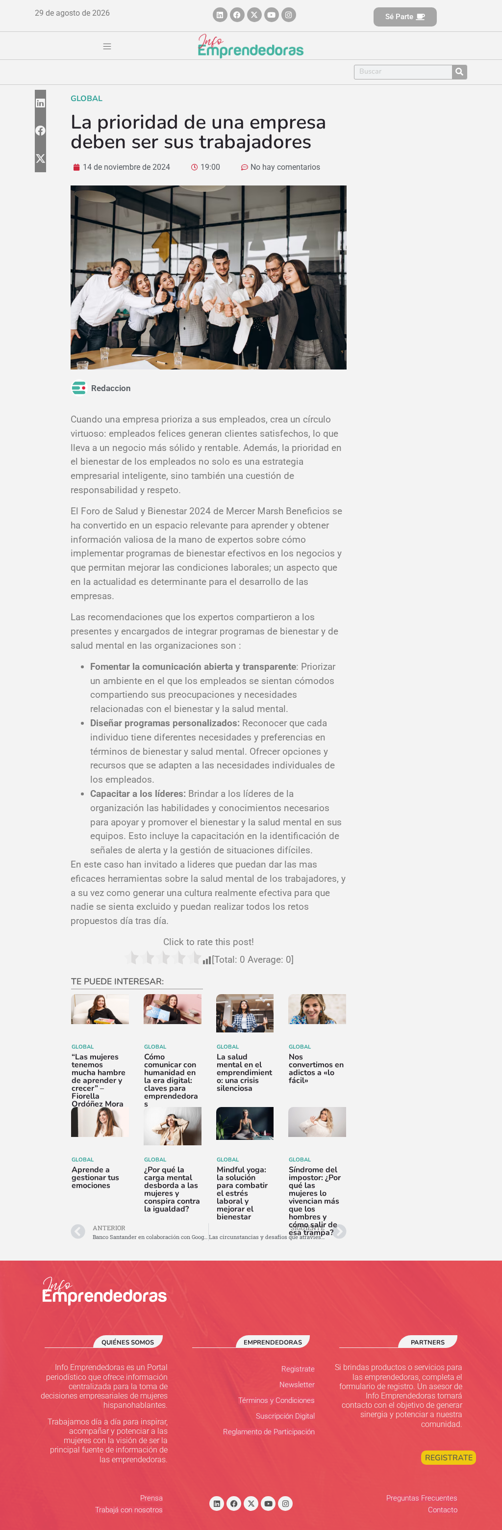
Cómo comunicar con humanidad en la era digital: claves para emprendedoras (171, 1080)
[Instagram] (288, 14)
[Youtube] (271, 14)
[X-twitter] (254, 14)
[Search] (459, 72)
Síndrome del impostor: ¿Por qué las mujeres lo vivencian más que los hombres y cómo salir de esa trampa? (315, 1201)
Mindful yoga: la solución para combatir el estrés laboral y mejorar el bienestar (242, 1193)
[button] (107, 47)
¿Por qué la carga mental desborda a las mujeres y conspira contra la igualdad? (172, 1189)
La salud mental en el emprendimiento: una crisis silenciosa (244, 1073)
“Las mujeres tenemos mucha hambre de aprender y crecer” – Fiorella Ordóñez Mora (99, 1080)
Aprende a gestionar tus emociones (95, 1177)
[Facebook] (237, 14)
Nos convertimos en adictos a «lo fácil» (316, 1069)
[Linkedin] (220, 14)
